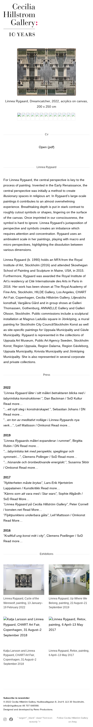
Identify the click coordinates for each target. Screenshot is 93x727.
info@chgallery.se (12, 705)
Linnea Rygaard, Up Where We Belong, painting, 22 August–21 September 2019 (68, 603)
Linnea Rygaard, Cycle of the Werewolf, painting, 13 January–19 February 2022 (23, 603)
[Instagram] (5, 720)
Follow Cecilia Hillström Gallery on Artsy (72, 720)
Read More (18, 499)
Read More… (32, 509)
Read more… (13, 404)
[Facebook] (11, 720)
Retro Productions (43, 709)
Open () (46, 147)
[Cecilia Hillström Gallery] (46, 19)
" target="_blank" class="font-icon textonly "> (34, 720)
